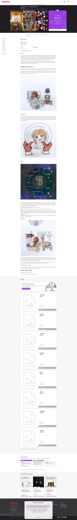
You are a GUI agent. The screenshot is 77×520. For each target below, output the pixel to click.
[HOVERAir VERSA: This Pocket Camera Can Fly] (26, 482)
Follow (57, 22)
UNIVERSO (4, 49)
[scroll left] (10, 20)
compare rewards (26, 288)
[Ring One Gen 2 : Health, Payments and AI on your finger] (38, 482)
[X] (12, 506)
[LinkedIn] (16, 506)
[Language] (64, 1)
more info (22, 44)
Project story (4, 38)
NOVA (41, 372)
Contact (53, 503)
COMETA (42, 314)
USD (60, 1)
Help (42, 458)
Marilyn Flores (24, 43)
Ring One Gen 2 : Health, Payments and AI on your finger (38, 491)
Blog (52, 505)
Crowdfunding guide (47, 458)
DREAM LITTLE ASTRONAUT (29, 7)
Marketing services (63, 504)
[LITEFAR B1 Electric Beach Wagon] (51, 482)
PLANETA (4, 44)
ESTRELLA (4, 41)
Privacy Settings (23, 517)
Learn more (39, 464)
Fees (61, 503)
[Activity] (68, 1)
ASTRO (4, 48)
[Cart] (66, 1)
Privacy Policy (12, 517)
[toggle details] (31, 496)
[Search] (33, 1)
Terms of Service (17, 517)
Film (21, 47)
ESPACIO (42, 430)
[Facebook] (10, 506)
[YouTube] (13, 506)
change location (42, 4)
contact (25, 44)
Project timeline (4, 53)
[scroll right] (47, 20)
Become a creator (63, 505)
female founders (35, 47)
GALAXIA (4, 45)
